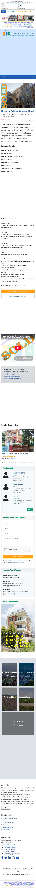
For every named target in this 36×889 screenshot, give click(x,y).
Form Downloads (8, 822)
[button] (2, 463)
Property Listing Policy (10, 818)
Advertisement (18, 652)
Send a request (18, 557)
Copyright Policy (8, 827)
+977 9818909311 (10, 847)
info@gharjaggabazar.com (12, 376)
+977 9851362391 (10, 849)
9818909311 (13, 3)
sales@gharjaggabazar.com (12, 374)
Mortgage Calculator (29, 121)
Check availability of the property (18, 291)
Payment (5, 825)
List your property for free (24, 11)
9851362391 (20, 3)
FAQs (4, 820)
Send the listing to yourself (18, 296)
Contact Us (6, 829)
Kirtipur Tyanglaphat (9, 450)
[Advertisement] (18, 56)
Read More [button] (6, 808)
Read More (14, 458)
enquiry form (7, 371)
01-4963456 (6, 3)
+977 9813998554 (10, 851)
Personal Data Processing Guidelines (15, 562)
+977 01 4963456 (9, 845)
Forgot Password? (11, 11)
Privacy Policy (29, 561)
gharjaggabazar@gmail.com (12, 378)
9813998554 (27, 3)
